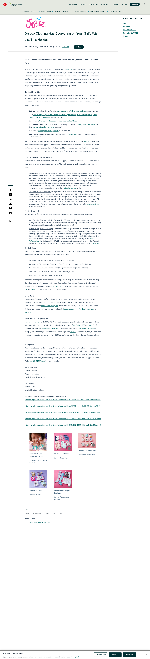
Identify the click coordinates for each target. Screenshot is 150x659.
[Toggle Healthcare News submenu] (88, 11)
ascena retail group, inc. (49, 306)
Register (135, 4)
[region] (75, 654)
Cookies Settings (100, 654)
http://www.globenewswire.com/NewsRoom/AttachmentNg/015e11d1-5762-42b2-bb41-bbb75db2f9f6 (63, 425)
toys (54, 513)
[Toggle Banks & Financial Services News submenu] (72, 11)
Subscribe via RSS (129, 30)
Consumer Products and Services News (29, 11)
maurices (45, 328)
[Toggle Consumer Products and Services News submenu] (39, 11)
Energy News (46, 11)
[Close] (146, 654)
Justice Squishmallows (87, 451)
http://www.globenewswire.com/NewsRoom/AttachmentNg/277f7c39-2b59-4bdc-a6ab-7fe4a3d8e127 (63, 419)
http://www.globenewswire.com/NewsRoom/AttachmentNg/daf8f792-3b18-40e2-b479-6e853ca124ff (62, 406)
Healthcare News (80, 11)
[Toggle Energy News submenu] (53, 11)
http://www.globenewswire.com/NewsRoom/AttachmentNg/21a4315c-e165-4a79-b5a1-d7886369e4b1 (63, 412)
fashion (47, 513)
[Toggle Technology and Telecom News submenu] (127, 11)
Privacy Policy (75, 657)
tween (27, 513)
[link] (73, 4)
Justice (65, 46)
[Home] (12, 4)
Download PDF (128, 27)
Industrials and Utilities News (98, 11)
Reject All (115, 654)
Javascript (127, 36)
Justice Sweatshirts (61, 454)
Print (124, 23)
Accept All (129, 654)
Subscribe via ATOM (130, 33)
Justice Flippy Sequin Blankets (62, 492)
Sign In (124, 4)
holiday (61, 513)
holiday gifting (37, 513)
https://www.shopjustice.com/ (40, 522)
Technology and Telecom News (117, 11)
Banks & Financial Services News (62, 11)
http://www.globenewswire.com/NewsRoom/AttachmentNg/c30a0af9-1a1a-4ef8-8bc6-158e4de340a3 (63, 400)
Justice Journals (35, 491)
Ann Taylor (76, 325)
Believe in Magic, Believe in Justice (36, 455)
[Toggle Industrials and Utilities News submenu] (108, 11)
